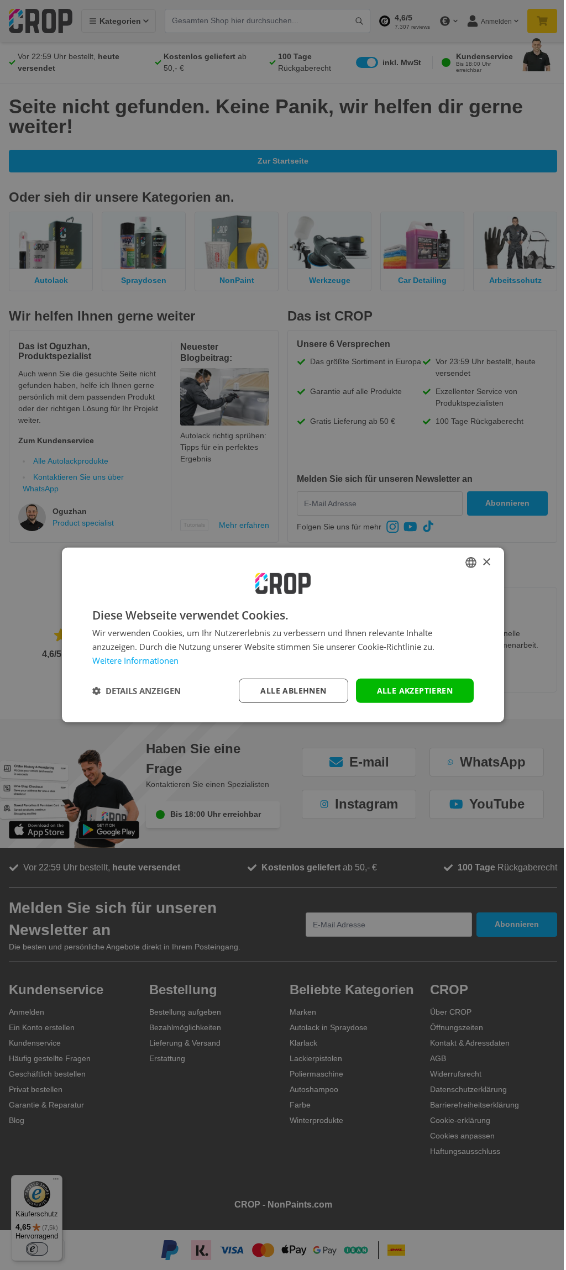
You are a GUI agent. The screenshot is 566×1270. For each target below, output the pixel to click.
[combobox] (470, 562)
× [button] (486, 562)
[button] (136, 691)
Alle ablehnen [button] (293, 690)
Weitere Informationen (135, 660)
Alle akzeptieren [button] (415, 690)
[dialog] (283, 635)
